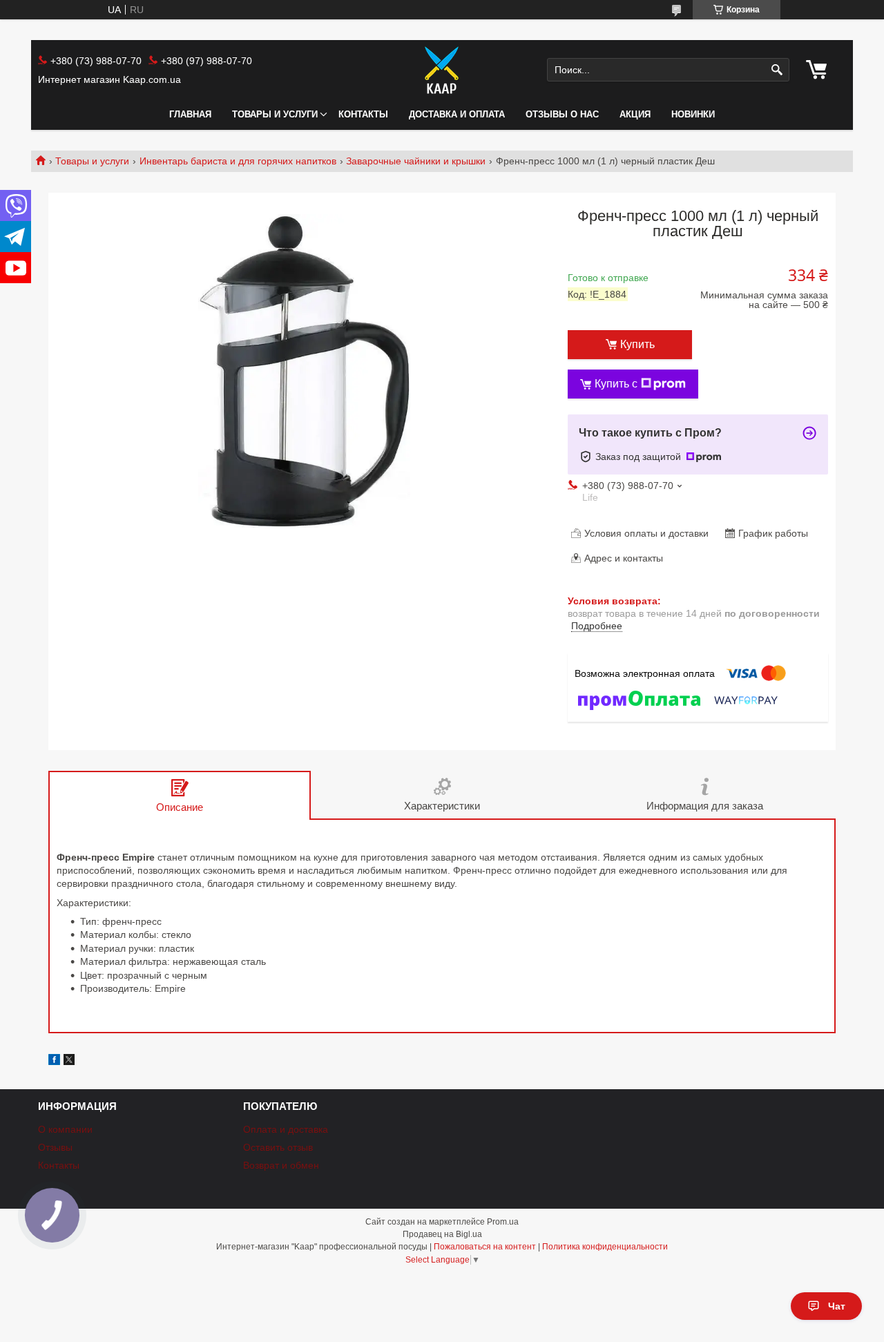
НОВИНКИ (693, 114)
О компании (65, 1129)
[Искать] (777, 70)
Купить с (616, 384)
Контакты (363, 114)
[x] (69, 1061)
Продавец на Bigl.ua (442, 1234)
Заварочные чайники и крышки (416, 160)
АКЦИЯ (635, 114)
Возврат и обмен (281, 1165)
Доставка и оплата (457, 114)
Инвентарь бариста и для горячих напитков (238, 160)
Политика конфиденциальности (605, 1247)
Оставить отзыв (278, 1147)
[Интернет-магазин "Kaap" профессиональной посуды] (441, 69)
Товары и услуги (275, 114)
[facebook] (54, 1061)
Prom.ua (503, 1222)
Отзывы (55, 1147)
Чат (836, 1306)
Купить (637, 344)
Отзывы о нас (562, 114)
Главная (190, 114)
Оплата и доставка (285, 1129)
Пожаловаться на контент (485, 1247)
